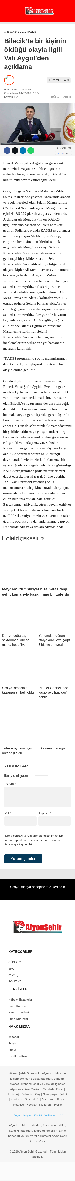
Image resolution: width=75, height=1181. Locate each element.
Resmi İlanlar (17, 117)
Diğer (10, 100)
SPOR (10, 67)
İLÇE (9, 92)
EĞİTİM (11, 84)
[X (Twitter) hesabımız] (24, 1174)
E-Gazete (18, 125)
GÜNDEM (12, 34)
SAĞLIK (11, 75)
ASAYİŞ (11, 50)
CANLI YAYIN (20, 133)
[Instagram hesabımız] (35, 1174)
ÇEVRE (11, 109)
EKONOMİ (12, 42)
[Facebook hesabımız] (12, 1174)
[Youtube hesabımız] (47, 1174)
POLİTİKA (12, 59)
